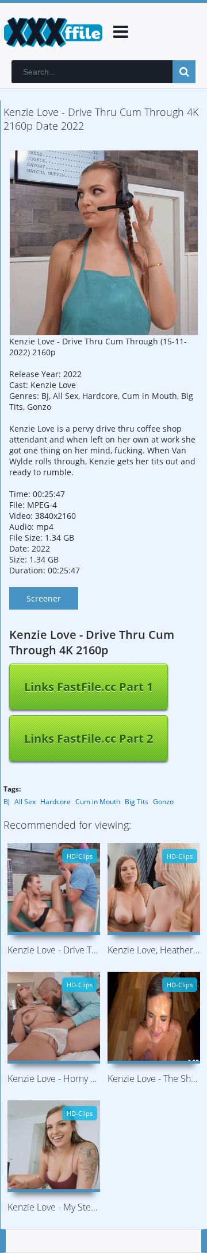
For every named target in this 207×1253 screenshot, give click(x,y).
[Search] (183, 71)
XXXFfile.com (51, 31)
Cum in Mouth (97, 801)
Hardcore (55, 801)
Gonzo (163, 801)
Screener (43, 598)
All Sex (25, 801)
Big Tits (136, 801)
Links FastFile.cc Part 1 (88, 687)
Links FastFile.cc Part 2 (88, 738)
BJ (6, 801)
